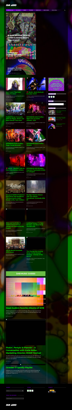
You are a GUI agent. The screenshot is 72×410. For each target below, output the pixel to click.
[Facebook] (62, 1)
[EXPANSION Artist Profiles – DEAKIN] (36, 135)
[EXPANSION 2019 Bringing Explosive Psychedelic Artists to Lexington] (36, 160)
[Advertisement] (57, 139)
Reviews (17, 42)
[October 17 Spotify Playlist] (25, 364)
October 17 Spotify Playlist (19, 367)
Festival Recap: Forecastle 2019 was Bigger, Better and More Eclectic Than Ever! (15, 118)
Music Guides (46, 10)
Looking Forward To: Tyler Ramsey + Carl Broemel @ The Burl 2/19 (35, 224)
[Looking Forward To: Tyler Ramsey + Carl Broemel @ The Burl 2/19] (36, 215)
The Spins (31, 10)
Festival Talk (10, 10)
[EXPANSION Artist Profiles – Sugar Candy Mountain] (15, 135)
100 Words (18, 10)
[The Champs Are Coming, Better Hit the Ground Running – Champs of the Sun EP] (36, 243)
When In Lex (38, 10)
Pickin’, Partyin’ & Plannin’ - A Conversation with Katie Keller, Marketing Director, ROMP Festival (23, 350)
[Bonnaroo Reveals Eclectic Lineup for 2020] (51, 126)
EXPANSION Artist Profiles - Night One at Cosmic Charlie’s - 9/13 (35, 118)
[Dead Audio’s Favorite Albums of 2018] (25, 292)
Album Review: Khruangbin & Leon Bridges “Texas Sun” (21, 51)
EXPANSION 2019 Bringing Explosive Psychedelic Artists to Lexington (36, 170)
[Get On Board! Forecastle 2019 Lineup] (15, 242)
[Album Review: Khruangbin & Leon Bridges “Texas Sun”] (51, 119)
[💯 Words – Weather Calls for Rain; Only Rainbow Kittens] (15, 160)
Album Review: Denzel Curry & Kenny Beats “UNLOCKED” (21, 28)
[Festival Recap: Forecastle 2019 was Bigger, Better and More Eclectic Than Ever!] (15, 109)
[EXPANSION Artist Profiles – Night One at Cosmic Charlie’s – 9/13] (36, 109)
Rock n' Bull (54, 10)
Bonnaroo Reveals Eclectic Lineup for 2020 (21, 67)
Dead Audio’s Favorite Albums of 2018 (25, 308)
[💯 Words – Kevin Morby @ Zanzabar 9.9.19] (36, 84)
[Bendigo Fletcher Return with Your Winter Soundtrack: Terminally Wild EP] (36, 186)
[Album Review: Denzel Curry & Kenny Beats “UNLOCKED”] (51, 112)
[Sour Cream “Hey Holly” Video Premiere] (15, 84)
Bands (25, 10)
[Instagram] (65, 1)
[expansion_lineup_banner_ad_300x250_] (56, 84)
